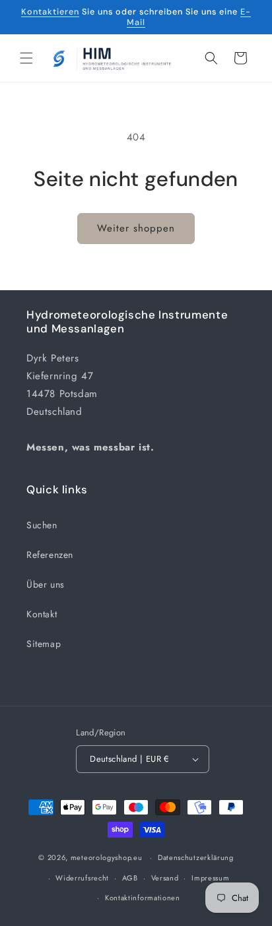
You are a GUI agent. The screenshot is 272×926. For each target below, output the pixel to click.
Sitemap (43, 643)
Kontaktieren (50, 12)
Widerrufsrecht (82, 878)
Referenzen (49, 554)
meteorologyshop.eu (108, 857)
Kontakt (41, 614)
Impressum (210, 878)
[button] (26, 58)
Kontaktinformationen (142, 897)
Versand (165, 878)
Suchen (41, 525)
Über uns (45, 584)
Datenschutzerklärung (196, 857)
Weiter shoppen (136, 228)
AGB (130, 878)
